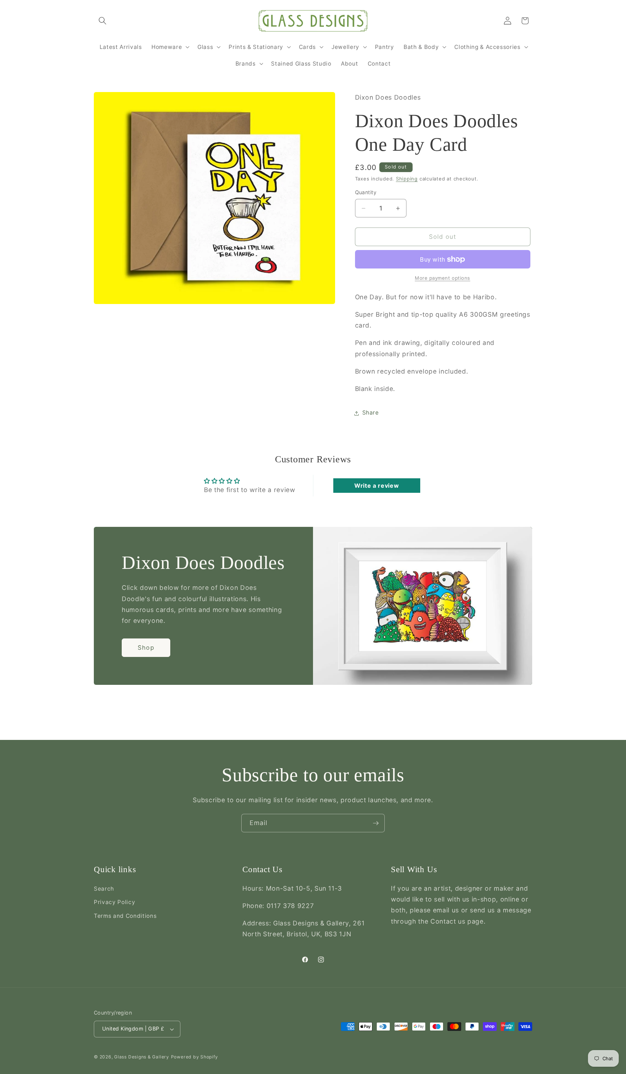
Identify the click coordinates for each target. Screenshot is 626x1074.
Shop (146, 647)
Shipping (407, 179)
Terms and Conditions (125, 915)
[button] (102, 20)
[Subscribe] (375, 823)
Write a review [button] (376, 485)
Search (104, 888)
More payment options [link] (442, 278)
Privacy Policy (114, 902)
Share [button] (370, 412)
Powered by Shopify (194, 1057)
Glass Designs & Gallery (141, 1057)
